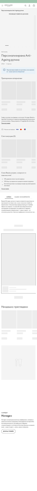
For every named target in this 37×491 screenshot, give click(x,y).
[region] (18, 32)
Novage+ (4, 52)
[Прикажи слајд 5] (22, 47)
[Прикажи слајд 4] (18, 47)
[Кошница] (34, 5)
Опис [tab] (9, 197)
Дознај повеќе (5, 189)
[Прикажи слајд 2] (10, 47)
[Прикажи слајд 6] (26, 47)
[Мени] (2, 6)
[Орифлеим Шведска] (8, 5)
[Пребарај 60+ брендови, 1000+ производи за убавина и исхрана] (25, 5)
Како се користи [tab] (22, 197)
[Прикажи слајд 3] (14, 47)
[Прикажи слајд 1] (7, 47)
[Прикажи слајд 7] (30, 47)
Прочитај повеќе (5, 123)
